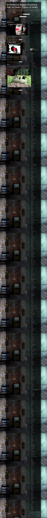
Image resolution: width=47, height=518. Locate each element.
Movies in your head (33, 171)
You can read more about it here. (20, 57)
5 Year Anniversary (33, 328)
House (31, 100)
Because (32, 333)
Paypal (31, 173)
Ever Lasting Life (32, 140)
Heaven (31, 207)
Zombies (32, 325)
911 (31, 99)
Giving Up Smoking (33, 262)
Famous (32, 230)
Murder (31, 465)
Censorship (32, 414)
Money (31, 92)
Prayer (31, 481)
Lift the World (32, 361)
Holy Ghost (32, 155)
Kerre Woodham (32, 446)
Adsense (32, 195)
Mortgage (32, 267)
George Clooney (32, 432)
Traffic (31, 388)
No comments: (16, 39)
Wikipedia (32, 392)
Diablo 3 (32, 153)
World (31, 136)
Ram (31, 486)
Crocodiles (32, 418)
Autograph (32, 402)
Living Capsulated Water (33, 456)
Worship (32, 510)
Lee (31, 105)
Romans (32, 491)
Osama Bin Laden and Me (33, 308)
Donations (32, 117)
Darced (31, 202)
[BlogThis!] (19, 39)
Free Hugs (32, 429)
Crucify (31, 227)
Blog (31, 159)
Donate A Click (32, 339)
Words (31, 243)
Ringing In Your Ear (33, 378)
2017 (31, 398)
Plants (31, 478)
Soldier (31, 149)
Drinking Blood (32, 284)
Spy (31, 382)
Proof (31, 311)
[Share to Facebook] (21, 39)
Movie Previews (32, 122)
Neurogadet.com (32, 469)
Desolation (32, 252)
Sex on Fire (32, 239)
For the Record (32, 292)
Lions (31, 455)
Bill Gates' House (33, 334)
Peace (31, 477)
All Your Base (32, 222)
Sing (31, 315)
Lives (31, 209)
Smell (31, 495)
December (33, 62)
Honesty (32, 356)
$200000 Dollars (32, 393)
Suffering (32, 108)
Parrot (31, 368)
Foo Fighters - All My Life (11, 42)
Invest (31, 441)
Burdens (32, 413)
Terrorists (32, 150)
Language (32, 235)
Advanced (32, 175)
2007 (31, 80)
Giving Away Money (33, 294)
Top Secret (32, 128)
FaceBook (32, 288)
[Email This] (19, 39)
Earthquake (32, 424)
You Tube (32, 126)
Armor (31, 276)
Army (31, 247)
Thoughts (32, 240)
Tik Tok (31, 500)
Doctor (31, 423)
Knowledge (32, 208)
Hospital (32, 436)
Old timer (32, 172)
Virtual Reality (32, 101)
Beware (31, 177)
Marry (31, 460)
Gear (31, 352)
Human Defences (33, 182)
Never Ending (32, 306)
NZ (31, 366)
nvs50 (31, 326)
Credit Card (32, 338)
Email (31, 254)
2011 (31, 245)
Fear (31, 346)
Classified (32, 415)
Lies (31, 360)
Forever (31, 350)
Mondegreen (32, 463)
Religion (32, 135)
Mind (31, 146)
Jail (31, 359)
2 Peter (31, 396)
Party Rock (32, 476)
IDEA (31, 298)
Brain (31, 409)
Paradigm (32, 474)
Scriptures (32, 95)
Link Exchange (32, 454)
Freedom (32, 167)
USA (31, 216)
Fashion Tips (32, 289)
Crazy (31, 200)
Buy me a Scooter (33, 248)
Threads (32, 127)
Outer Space (32, 472)
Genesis (32, 431)
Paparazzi (32, 473)
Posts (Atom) (11, 94)
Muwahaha (32, 365)
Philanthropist (32, 369)
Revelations (32, 377)
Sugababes (32, 384)
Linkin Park (32, 303)
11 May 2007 (32, 395)
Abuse (31, 220)
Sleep (31, 494)
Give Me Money (32, 231)
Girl (31, 433)
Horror (31, 263)
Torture (31, 131)
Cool (31, 283)
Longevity (32, 236)
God (31, 87)
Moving (31, 185)
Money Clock (32, 464)
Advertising (32, 330)
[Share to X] (20, 39)
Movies (31, 86)
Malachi (32, 459)
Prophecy (32, 238)
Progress (32, 212)
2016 (31, 397)
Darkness (32, 203)
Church (31, 225)
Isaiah (31, 442)
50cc (31, 194)
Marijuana (32, 184)
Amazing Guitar (32, 176)
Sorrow (31, 317)
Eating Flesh (32, 341)
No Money (32, 123)
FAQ (31, 166)
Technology (32, 90)
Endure (31, 343)
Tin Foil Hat (32, 193)
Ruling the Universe (33, 164)
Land (31, 449)
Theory (31, 386)
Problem (32, 310)
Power (31, 163)
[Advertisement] (35, 36)
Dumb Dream (32, 253)
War (31, 114)
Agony (31, 158)
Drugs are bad (32, 204)
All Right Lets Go (33, 275)
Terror (31, 271)
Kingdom (32, 301)
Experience (32, 257)
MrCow (31, 364)
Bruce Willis (32, 411)
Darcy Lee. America (33, 419)
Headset (32, 355)
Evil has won (32, 256)
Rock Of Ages (32, 490)
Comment (32, 337)
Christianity (32, 109)
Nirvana (31, 307)
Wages (31, 504)
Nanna (31, 468)
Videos (31, 121)
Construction (32, 199)
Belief (31, 112)
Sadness (32, 379)
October (32, 64)
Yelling (31, 324)
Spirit (31, 191)
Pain (31, 113)
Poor (31, 141)
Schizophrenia (32, 189)
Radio (31, 213)
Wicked (31, 508)
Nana (31, 467)
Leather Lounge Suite (33, 451)
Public (31, 375)
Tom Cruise (32, 501)
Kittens (31, 447)
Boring (31, 280)
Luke (31, 458)
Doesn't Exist (32, 154)
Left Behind (32, 302)
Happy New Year (32, 168)
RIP (31, 485)
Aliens (31, 221)
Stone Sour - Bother (10, 22)
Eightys (31, 342)
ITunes (31, 437)
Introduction (32, 440)
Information (32, 265)
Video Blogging (32, 321)
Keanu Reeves (32, 445)
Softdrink (32, 496)
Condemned (32, 198)
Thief (31, 499)
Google (31, 144)
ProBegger (32, 482)
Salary (31, 492)
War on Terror (32, 217)
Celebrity (32, 249)
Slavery (31, 316)
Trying (31, 320)
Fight (31, 290)
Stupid (31, 383)
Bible (31, 91)
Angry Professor (32, 401)
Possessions (32, 373)
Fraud (31, 428)
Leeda (31, 132)
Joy (31, 266)
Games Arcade (32, 351)
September (33, 65)
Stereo (31, 270)
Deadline (32, 420)
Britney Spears (32, 410)
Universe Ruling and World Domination (35, 389)
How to (31, 297)
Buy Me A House (32, 104)
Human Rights (32, 357)
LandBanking (32, 450)
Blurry (31, 405)
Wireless (32, 509)
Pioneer (31, 370)
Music (9, 40)
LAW (31, 234)
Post (31, 162)
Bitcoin (31, 404)
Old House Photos (33, 211)
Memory (32, 106)
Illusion (31, 438)
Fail (31, 229)
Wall (31, 505)
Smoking (32, 148)
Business (32, 281)
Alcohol (31, 400)
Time (31, 272)
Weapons (32, 218)
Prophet (32, 374)
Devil (31, 422)
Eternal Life (32, 118)
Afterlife (32, 157)
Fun (31, 261)
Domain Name (32, 180)
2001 (31, 137)
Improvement (32, 299)
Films (31, 181)
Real (31, 312)
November (33, 63)
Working (32, 244)
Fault (31, 427)
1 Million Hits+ (32, 274)
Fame (31, 258)
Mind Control (32, 130)
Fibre (31, 347)
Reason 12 (32, 487)
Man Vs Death (32, 22)
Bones (31, 406)
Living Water (32, 145)
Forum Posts (32, 119)
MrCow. (8, 64)
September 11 (32, 88)
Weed (31, 391)
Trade (31, 387)
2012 (31, 61)
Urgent (31, 503)
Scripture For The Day (33, 110)
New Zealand (32, 186)
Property (32, 483)
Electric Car (32, 285)
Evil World (32, 139)
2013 (31, 60)
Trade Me (32, 319)
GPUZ (31, 293)
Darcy (31, 97)
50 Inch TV (32, 329)
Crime (31, 226)
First (31, 348)
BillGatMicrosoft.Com (33, 279)
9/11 (31, 96)
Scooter (32, 190)
